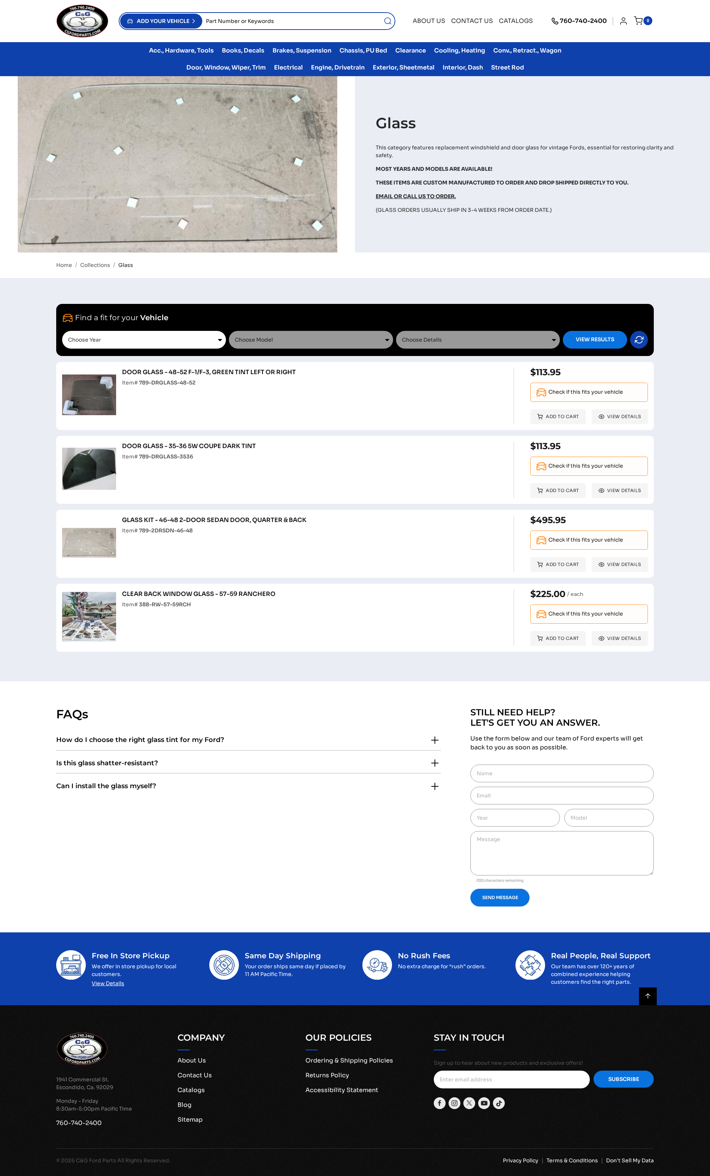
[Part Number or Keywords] (387, 21)
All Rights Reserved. (143, 1160)
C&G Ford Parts (96, 1160)
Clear (639, 340)
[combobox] (298, 21)
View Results (595, 339)
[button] (161, 21)
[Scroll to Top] (648, 996)
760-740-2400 (583, 21)
